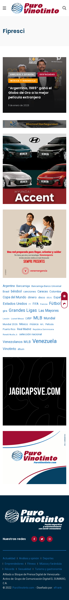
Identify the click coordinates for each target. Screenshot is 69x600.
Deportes (48, 558)
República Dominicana (43, 329)
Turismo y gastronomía (48, 569)
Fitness (31, 563)
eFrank (58, 587)
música (34, 324)
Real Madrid (24, 329)
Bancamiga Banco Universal (46, 286)
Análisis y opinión (22, 74)
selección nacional (30, 334)
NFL (42, 324)
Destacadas (47, 74)
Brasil (6, 291)
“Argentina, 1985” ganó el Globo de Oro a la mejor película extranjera (30, 93)
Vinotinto (9, 349)
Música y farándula (23, 81)
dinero (32, 297)
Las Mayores (48, 310)
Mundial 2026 (10, 324)
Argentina (9, 286)
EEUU (49, 297)
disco (41, 297)
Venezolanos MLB (17, 342)
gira (5, 311)
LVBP (29, 318)
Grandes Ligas (23, 310)
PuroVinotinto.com (23, 587)
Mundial (49, 318)
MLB (37, 317)
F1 (30, 304)
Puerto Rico (9, 329)
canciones (29, 291)
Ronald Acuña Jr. (10, 334)
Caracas (43, 291)
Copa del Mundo (14, 297)
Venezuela (44, 341)
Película (49, 324)
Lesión (6, 319)
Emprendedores (14, 563)
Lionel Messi (17, 318)
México (23, 324)
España (58, 297)
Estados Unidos (15, 303)
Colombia (55, 291)
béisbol (16, 291)
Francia (43, 304)
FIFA (35, 304)
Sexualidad (24, 569)
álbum (21, 349)
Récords (9, 569)
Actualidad (9, 558)
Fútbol (55, 303)
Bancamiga (23, 286)
